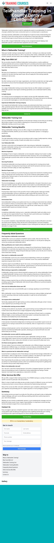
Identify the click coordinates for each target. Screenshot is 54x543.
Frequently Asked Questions (10, 467)
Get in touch (27, 24)
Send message (22, 449)
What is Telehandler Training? (10, 457)
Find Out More (27, 417)
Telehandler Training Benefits (10, 465)
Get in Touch (27, 229)
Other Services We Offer (9, 469)
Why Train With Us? (8, 460)
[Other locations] (47, 3)
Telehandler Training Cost (9, 462)
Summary (5, 472)
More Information (27, 46)
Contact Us (27, 114)
